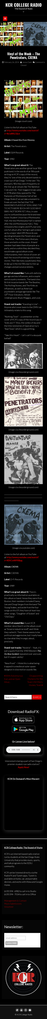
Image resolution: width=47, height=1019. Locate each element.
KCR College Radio (23, 5)
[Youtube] (21, 1010)
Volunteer (9, 906)
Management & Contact (15, 900)
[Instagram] (25, 1010)
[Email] (30, 1010)
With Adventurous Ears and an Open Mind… (13, 678)
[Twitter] (17, 1010)
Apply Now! (23, 767)
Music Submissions (13, 903)
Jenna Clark (27, 62)
